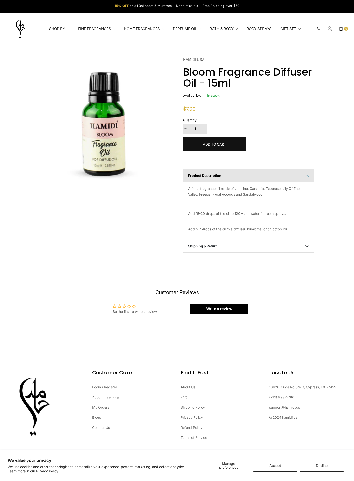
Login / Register (104, 387)
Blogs (96, 417)
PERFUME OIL (185, 28)
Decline (322, 465)
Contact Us (101, 427)
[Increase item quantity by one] (204, 129)
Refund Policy (191, 427)
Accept (275, 465)
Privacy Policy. (47, 471)
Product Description (204, 175)
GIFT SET (288, 28)
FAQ (184, 397)
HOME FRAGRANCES (142, 28)
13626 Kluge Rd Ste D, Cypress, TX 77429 (302, 387)
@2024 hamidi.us (283, 417)
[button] (319, 28)
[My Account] (330, 28)
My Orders (100, 407)
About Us (188, 387)
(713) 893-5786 (281, 397)
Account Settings (105, 397)
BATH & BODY (222, 28)
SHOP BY (57, 28)
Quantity (190, 120)
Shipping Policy (193, 407)
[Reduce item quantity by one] (185, 129)
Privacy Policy (192, 417)
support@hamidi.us (284, 407)
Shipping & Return (203, 246)
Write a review (219, 308)
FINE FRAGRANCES (95, 28)
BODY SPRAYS (259, 28)
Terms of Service (194, 438)
